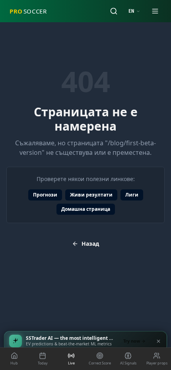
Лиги (131, 194)
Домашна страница (85, 209)
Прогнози (45, 194)
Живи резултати (91, 194)
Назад (90, 243)
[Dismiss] (158, 341)
